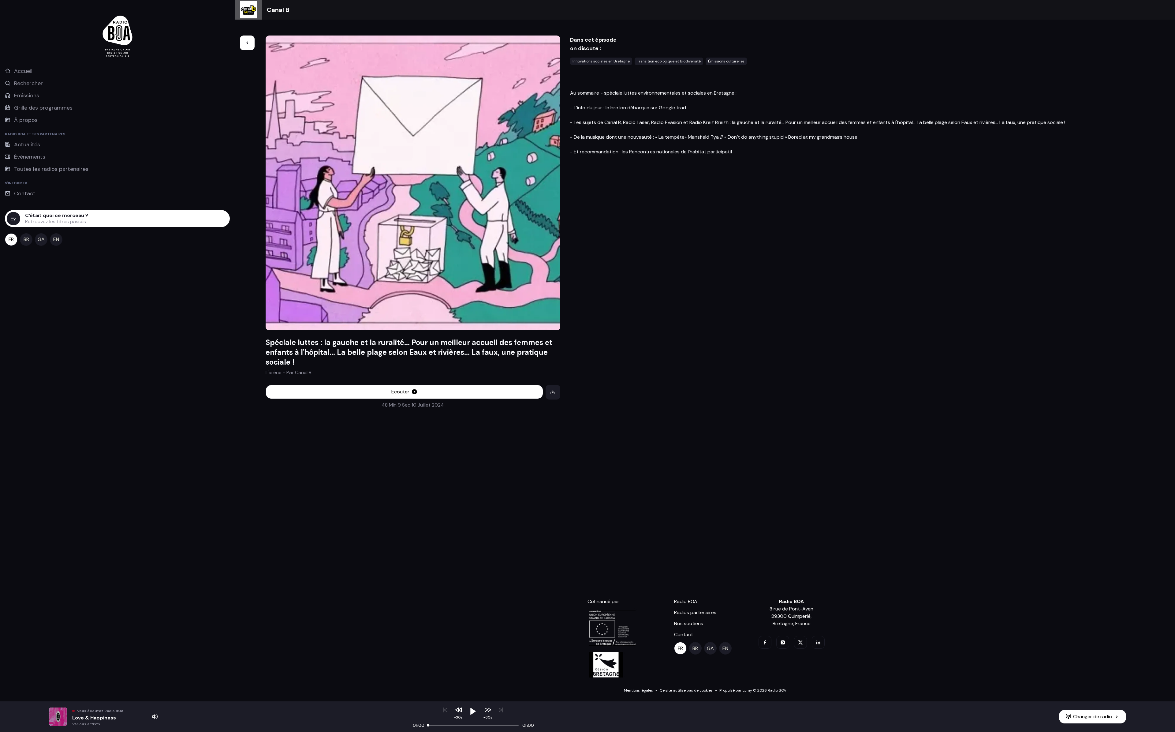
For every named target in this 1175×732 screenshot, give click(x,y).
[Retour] (247, 43)
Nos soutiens (688, 623)
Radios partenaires (695, 612)
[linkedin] (818, 642)
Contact (683, 634)
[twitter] (800, 642)
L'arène (274, 372)
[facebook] (765, 642)
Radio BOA (685, 601)
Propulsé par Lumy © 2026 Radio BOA (752, 690)
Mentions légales (638, 690)
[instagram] (782, 642)
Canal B (278, 10)
